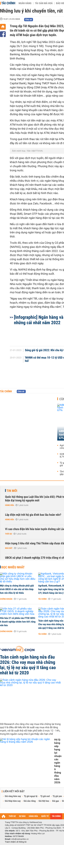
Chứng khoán (6, 599)
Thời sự (8, 534)
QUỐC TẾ (45, 816)
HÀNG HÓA (33, 816)
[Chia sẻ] (3, 34)
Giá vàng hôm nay (13, 796)
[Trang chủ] (3, 27)
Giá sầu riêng (30, 801)
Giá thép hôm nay (13, 801)
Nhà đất (8, 548)
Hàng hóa (9, 505)
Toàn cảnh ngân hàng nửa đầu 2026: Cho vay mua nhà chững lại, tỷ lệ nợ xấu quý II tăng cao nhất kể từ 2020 (28, 665)
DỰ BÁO (22, 816)
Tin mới (11, 491)
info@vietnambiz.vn (20, 839)
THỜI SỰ (12, 816)
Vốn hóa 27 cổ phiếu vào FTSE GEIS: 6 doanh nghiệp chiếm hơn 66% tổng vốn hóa (17, 622)
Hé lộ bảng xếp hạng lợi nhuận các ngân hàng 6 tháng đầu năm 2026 (58, 761)
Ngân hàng (25, 3)
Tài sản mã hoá (44, 3)
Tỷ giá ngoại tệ (30, 796)
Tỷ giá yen (57, 796)
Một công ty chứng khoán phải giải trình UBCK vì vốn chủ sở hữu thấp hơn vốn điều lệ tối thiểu (17, 589)
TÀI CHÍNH (56, 816)
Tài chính (8, 3)
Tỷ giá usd (45, 796)
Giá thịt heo (44, 801)
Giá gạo (55, 801)
